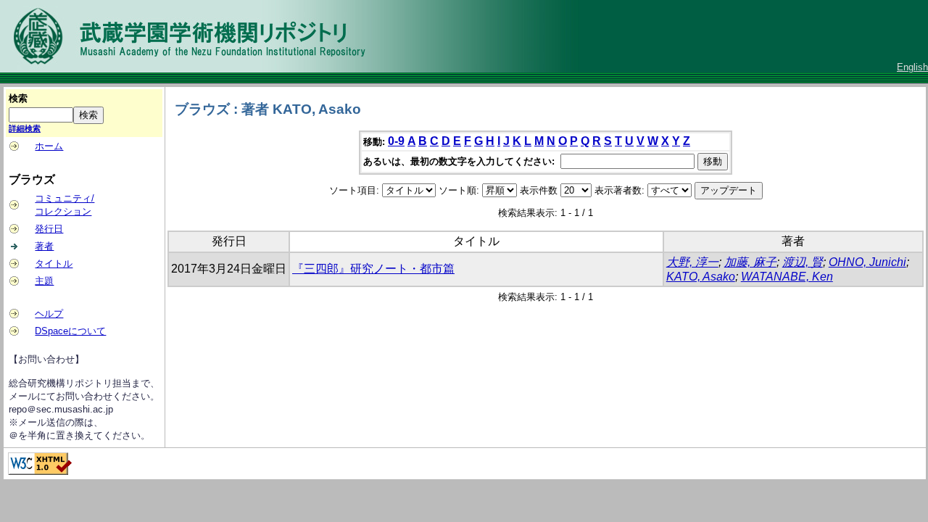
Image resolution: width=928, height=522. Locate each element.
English (912, 67)
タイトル (53, 263)
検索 (18, 98)
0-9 (396, 141)
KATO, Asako (700, 276)
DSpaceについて (70, 331)
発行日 (49, 228)
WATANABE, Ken (787, 276)
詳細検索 (25, 128)
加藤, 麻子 (750, 262)
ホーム (49, 146)
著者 (44, 246)
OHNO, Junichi (867, 262)
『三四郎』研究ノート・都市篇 (373, 268)
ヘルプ (49, 313)
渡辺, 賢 (802, 262)
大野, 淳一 (692, 262)
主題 (44, 281)
